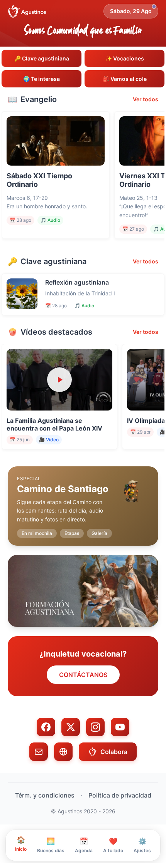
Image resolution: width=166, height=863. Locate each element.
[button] (83, 500)
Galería (99, 533)
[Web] (63, 751)
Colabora (113, 752)
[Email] (38, 751)
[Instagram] (95, 727)
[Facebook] (46, 727)
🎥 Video (49, 439)
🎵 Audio (50, 220)
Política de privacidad (119, 795)
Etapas (71, 533)
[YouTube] (120, 727)
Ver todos (145, 99)
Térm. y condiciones (45, 795)
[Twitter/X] (70, 727)
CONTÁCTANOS (83, 675)
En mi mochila (37, 533)
